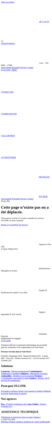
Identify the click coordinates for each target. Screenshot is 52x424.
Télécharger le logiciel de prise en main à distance (21, 417)
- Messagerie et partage (33, 374)
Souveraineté (6, 67)
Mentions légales (7, 422)
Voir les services (21, 225)
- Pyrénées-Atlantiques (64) (14, 404)
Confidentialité (44, 422)
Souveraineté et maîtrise (33, 391)
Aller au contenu (7, 2)
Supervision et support (18, 393)
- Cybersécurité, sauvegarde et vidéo (22, 377)
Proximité (16, 67)
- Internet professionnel (15, 371)
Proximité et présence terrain (12, 391)
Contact (30, 67)
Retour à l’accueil (8, 225)
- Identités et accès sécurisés (17, 376)
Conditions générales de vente (26, 422)
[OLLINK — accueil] (6, 70)
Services (23, 67)
